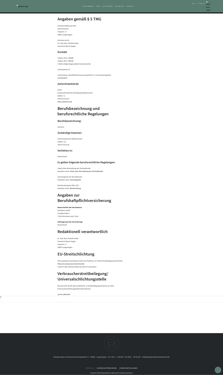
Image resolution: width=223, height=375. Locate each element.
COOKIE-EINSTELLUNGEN (128, 368)
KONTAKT (130, 6)
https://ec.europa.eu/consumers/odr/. (71, 264)
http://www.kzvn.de (64, 102)
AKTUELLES (119, 6)
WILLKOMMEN (88, 6)
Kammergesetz (75, 180)
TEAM (98, 6)
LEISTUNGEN (108, 6)
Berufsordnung (75, 188)
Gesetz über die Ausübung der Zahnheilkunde (86, 171)
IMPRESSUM (90, 368)
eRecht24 (66, 294)
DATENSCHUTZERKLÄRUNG (107, 368)
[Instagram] (111, 362)
